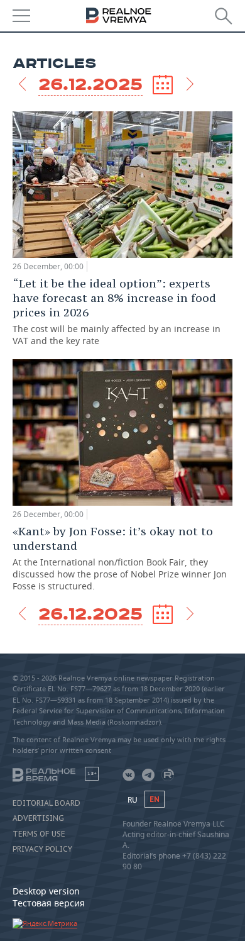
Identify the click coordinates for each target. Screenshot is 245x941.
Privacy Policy (42, 849)
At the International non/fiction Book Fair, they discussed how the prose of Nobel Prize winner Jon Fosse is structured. (120, 558)
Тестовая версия (49, 903)
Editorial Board (46, 803)
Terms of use (39, 834)
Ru (133, 799)
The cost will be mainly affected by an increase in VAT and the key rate (116, 311)
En (155, 799)
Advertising (38, 818)
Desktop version (46, 891)
